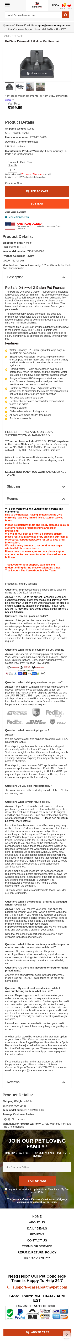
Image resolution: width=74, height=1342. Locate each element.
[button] (9, 146)
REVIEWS (37, 1234)
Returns (13, 498)
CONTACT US (37, 1240)
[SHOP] (69, 5)
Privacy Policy (37, 1192)
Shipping (13, 486)
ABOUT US (37, 1222)
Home (6, 36)
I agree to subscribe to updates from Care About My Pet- (38, 1190)
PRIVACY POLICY (37, 1258)
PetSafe (17, 36)
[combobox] (33, 14)
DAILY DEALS (37, 1228)
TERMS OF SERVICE (37, 1246)
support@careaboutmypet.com (39, 1287)
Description (15, 277)
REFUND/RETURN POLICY (37, 1252)
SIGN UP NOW (37, 1180)
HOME (37, 1216)
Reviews (13, 1082)
